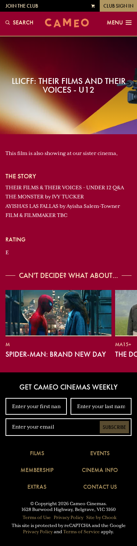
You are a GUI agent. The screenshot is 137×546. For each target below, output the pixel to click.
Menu (115, 23)
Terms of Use (37, 517)
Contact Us (100, 487)
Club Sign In (118, 6)
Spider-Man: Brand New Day (55, 354)
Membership (37, 470)
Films (37, 453)
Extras (36, 487)
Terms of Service (81, 531)
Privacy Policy (68, 517)
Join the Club (21, 6)
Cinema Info (100, 470)
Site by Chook (101, 517)
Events (100, 453)
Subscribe (114, 427)
